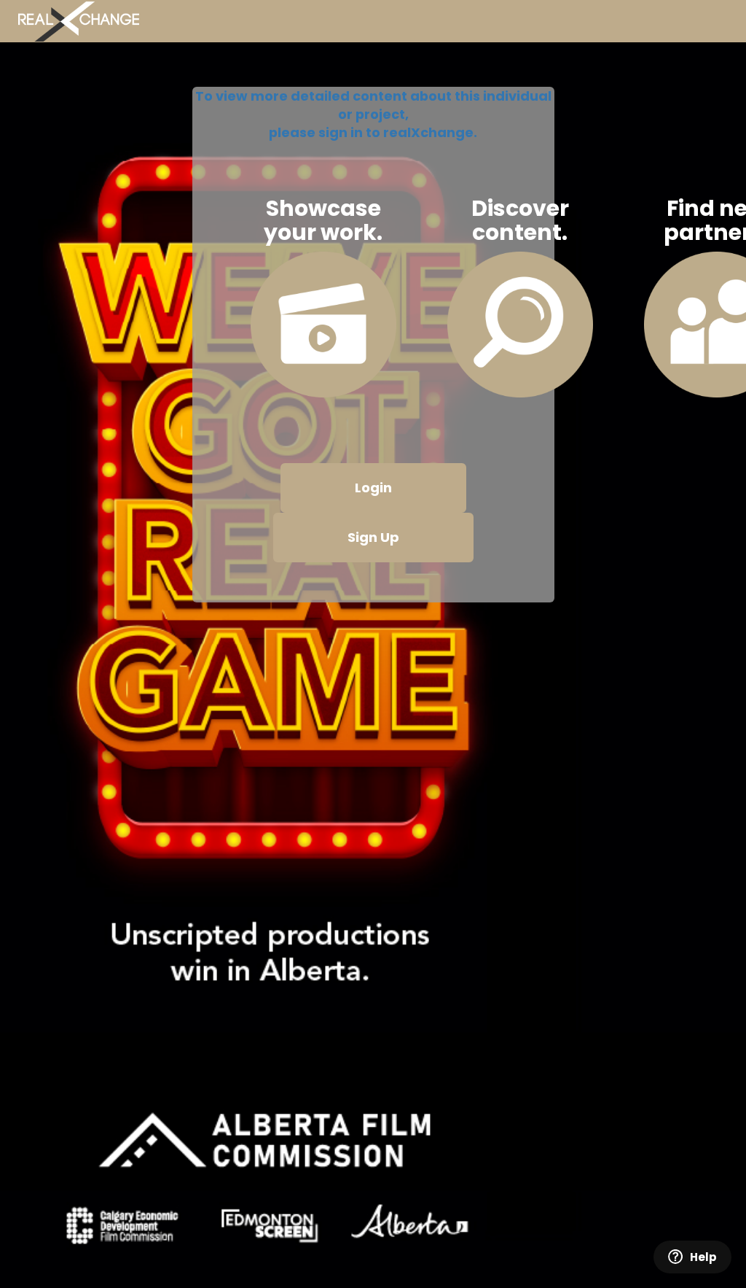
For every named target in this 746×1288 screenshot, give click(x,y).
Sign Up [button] (373, 537)
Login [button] (373, 487)
